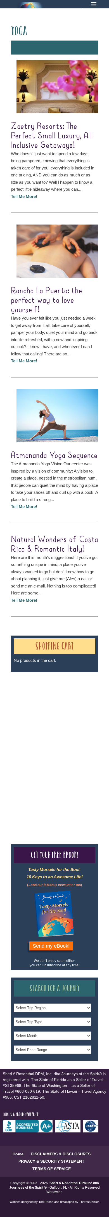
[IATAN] (92, 1131)
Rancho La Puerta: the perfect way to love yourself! (46, 300)
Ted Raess (46, 1201)
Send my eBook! (51, 946)
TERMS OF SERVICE (51, 1169)
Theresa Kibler (89, 1201)
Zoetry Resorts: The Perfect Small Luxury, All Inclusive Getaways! (52, 136)
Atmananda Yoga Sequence (54, 455)
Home (18, 1154)
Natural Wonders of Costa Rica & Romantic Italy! (54, 544)
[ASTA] (69, 1131)
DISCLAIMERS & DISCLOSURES (61, 1154)
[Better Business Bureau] (29, 1131)
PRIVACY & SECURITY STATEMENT (51, 1161)
